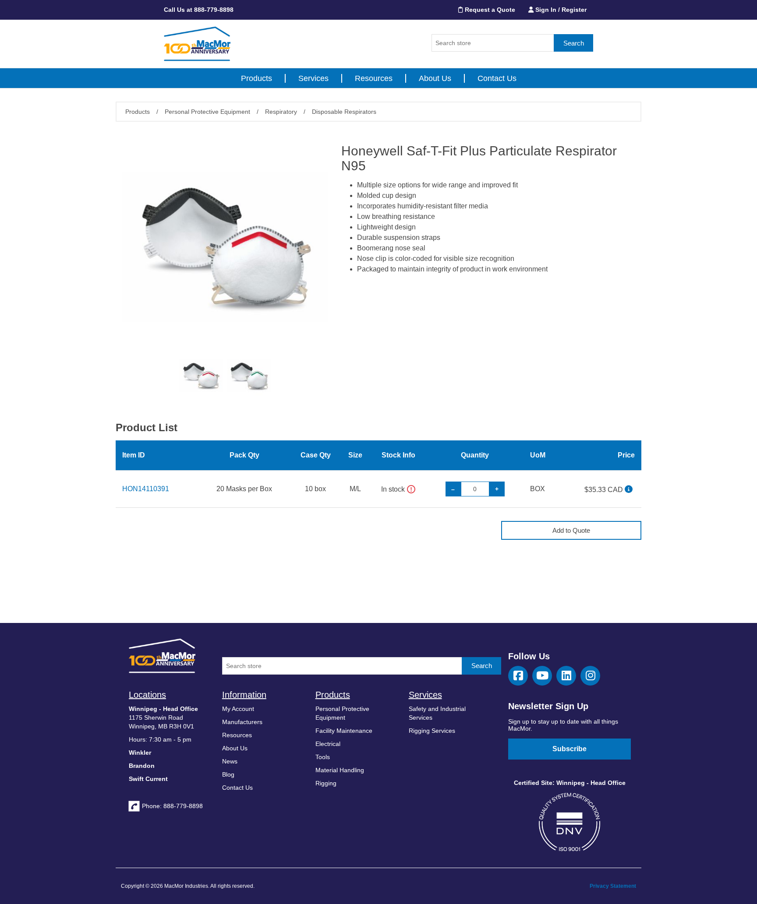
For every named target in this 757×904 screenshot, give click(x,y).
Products (256, 78)
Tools (322, 756)
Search (573, 43)
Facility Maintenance (343, 730)
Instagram (590, 676)
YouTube (542, 676)
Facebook (518, 676)
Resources (374, 78)
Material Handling (339, 770)
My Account (238, 708)
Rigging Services (432, 730)
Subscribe (569, 749)
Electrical (327, 743)
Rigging (325, 783)
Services (313, 78)
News (229, 761)
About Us (435, 78)
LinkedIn (566, 676)
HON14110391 (145, 488)
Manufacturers (242, 721)
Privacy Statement (613, 886)
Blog (228, 774)
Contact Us (497, 78)
